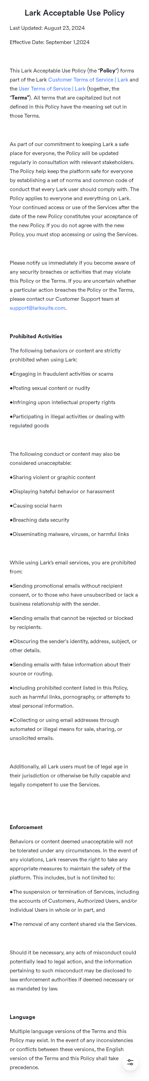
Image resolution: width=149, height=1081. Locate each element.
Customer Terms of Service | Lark (88, 80)
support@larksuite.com (37, 308)
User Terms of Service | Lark (52, 89)
